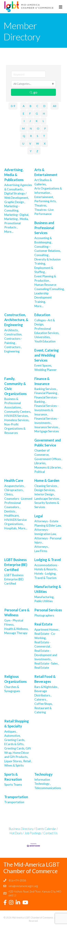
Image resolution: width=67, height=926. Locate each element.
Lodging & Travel (47, 560)
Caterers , (40, 699)
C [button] (37, 105)
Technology (43, 774)
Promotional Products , (12, 225)
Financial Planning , (46, 393)
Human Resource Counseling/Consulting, (49, 287)
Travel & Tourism (45, 578)
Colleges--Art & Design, (44, 322)
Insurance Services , (46, 427)
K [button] (37, 120)
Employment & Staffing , (43, 270)
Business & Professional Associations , (13, 403)
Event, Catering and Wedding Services (46, 355)
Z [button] (37, 151)
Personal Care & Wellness (17, 612)
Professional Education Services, (46, 331)
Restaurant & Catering (43, 710)
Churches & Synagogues (12, 689)
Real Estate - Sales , (46, 663)
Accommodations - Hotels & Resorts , (46, 567)
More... (8, 231)
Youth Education (44, 341)
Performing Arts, (45, 201)
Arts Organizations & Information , (48, 190)
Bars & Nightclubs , (46, 687)
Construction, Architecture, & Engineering (16, 320)
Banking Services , (45, 389)
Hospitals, (10, 528)
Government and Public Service (47, 442)
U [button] (23, 143)
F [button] (30, 113)
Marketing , (11, 219)
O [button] (38, 128)
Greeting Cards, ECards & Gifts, (14, 742)
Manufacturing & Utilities (47, 589)
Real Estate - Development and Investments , (45, 655)
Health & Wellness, (16, 629)
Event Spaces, (43, 365)
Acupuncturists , (14, 486)
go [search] (35, 92)
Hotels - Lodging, (45, 573)
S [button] (37, 135)
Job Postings (33, 833)
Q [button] (24, 135)
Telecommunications (47, 788)
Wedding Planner (45, 370)
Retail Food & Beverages (45, 678)
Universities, (42, 337)
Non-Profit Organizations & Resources (14, 429)
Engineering (12, 351)
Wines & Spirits (14, 765)
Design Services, (44, 490)
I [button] (24, 120)
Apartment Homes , (47, 629)
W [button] (37, 143)
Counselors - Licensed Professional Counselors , (18, 503)
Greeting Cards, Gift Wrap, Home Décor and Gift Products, (17, 753)
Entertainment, (44, 197)
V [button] (30, 143)
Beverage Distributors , (42, 693)
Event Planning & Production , (45, 278)
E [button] (23, 113)
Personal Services (48, 610)
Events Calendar (46, 829)
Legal (38, 516)
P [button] (45, 128)
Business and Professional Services (44, 228)
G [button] (37, 113)
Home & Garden (46, 480)
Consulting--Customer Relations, (47, 249)
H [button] (44, 113)
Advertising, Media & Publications (14, 175)
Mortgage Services (46, 431)
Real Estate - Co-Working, (45, 636)
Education (42, 315)
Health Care (13, 480)
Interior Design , (44, 494)
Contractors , (13, 347)
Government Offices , (48, 459)
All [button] (54, 105)
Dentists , (10, 511)
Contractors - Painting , (13, 341)
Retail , (27, 761)
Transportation (16, 797)
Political (39, 472)
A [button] (24, 105)
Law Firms (40, 551)
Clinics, (8, 494)
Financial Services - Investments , (46, 421)
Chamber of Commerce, (42, 452)
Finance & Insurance (42, 381)
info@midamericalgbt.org (23, 886)
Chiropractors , (14, 490)
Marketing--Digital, (16, 215)
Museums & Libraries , (48, 467)
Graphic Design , (14, 202)
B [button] (30, 105)
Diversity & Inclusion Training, (47, 261)
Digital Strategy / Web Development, (16, 195)
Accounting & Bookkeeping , (43, 240)
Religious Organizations (15, 678)
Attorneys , (41, 546)
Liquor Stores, (13, 761)
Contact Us (50, 833)
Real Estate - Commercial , (42, 644)
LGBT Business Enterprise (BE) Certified (15, 565)
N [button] (31, 128)
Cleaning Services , (46, 486)
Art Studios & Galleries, (43, 182)
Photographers (44, 615)
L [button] (43, 120)
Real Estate (43, 624)
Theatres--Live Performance (44, 212)
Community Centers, (17, 411)
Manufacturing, (44, 597)
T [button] (44, 135)
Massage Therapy (15, 633)
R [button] (31, 135)
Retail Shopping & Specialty (16, 723)
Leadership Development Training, (43, 297)
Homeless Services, (16, 420)
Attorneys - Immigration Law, (45, 532)
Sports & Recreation (13, 776)
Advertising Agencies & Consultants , (18, 187)
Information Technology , (42, 782)
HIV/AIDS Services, (16, 416)
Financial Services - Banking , (46, 399)
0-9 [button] (13, 105)
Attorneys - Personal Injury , (47, 540)
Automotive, (12, 735)
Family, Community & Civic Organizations (15, 386)
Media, (24, 219)
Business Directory (21, 829)
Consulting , (42, 255)
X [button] (45, 143)
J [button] (30, 120)
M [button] (23, 128)
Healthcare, (11, 515)
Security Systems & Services (46, 505)
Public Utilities (43, 601)
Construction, (13, 334)
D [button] (44, 105)
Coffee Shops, (43, 704)
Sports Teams (13, 784)
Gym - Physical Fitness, (13, 622)
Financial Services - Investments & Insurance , (46, 410)
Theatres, (40, 205)
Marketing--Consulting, (12, 208)
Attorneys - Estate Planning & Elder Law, (48, 523)
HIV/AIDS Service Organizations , (15, 522)
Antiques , (10, 731)
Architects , (11, 330)
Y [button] (30, 151)
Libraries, (40, 463)
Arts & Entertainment (45, 172)
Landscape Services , (47, 498)
